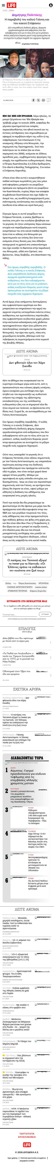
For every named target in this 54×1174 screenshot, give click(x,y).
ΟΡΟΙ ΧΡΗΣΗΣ (12, 619)
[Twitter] (51, 74)
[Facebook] (47, 74)
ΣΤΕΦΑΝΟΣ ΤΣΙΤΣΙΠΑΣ (17, 591)
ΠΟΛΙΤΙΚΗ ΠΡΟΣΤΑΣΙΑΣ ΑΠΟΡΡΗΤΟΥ (33, 619)
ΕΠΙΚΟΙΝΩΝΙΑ (27, 1137)
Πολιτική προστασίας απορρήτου (33, 1158)
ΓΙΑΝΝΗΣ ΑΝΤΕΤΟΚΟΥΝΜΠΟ (19, 587)
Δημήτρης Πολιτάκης (27, 15)
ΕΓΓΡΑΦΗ (45, 614)
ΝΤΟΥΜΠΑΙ (43, 583)
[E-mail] (43, 100)
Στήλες (11, 10)
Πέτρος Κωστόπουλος (27, 583)
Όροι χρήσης (13, 1158)
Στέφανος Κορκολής (38, 591)
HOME (5, 10)
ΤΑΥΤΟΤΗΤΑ (27, 1134)
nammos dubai (41, 587)
